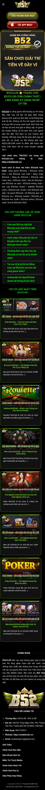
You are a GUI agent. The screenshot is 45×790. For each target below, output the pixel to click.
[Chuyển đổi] (4, 224)
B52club (5, 111)
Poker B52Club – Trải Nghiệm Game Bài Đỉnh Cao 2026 (20, 582)
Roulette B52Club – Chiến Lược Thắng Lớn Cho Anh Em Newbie (21, 409)
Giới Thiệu (7, 745)
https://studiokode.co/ (12, 162)
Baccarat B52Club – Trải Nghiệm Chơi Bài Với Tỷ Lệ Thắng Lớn (20, 366)
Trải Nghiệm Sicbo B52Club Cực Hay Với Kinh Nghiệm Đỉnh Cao (21, 496)
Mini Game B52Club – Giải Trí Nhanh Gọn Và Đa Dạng (20, 453)
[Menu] (3, 4)
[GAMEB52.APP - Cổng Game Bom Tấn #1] (22, 4)
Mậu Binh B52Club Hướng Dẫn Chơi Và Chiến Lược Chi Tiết (21, 625)
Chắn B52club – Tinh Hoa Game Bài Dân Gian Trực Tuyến (20, 323)
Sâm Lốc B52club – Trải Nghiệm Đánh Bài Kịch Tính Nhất (20, 539)
